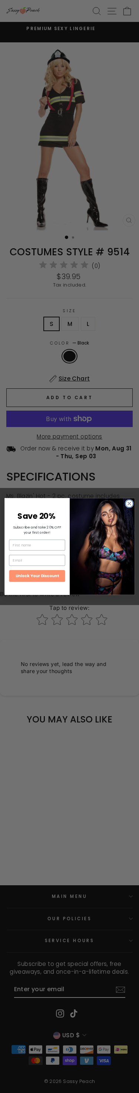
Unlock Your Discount (37, 576)
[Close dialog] (129, 504)
